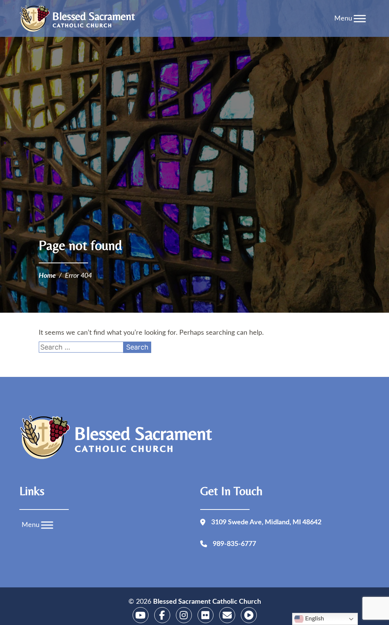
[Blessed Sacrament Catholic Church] (79, 18)
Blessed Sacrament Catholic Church (207, 601)
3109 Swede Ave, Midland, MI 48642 (266, 522)
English (314, 619)
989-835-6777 (234, 544)
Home (47, 275)
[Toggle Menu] (360, 18)
